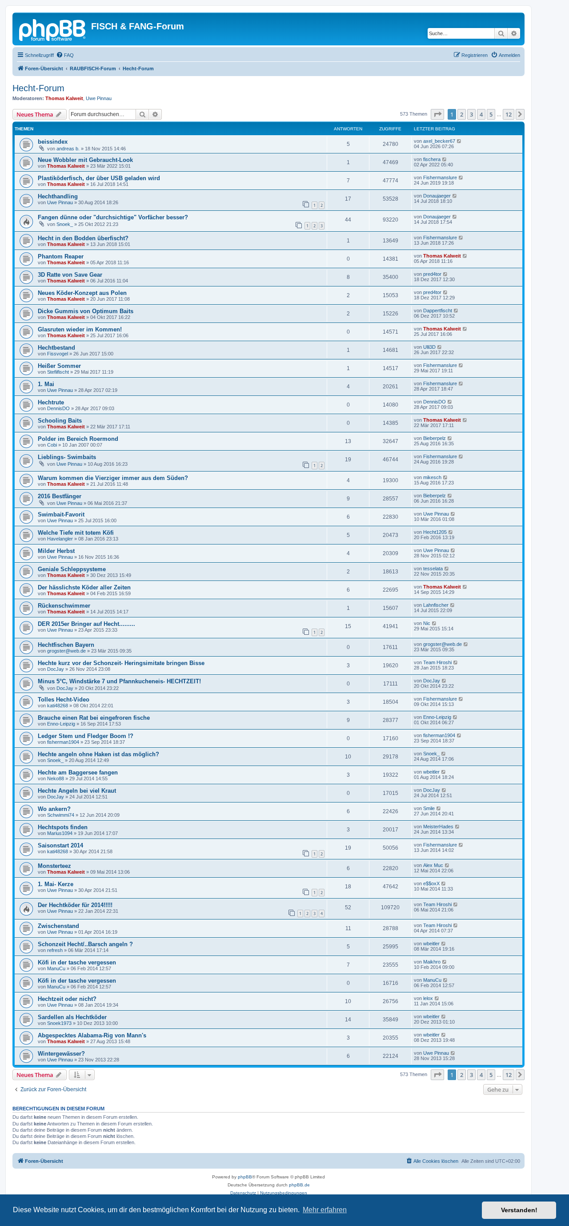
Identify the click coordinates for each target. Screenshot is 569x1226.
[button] (437, 114)
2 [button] (461, 114)
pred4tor (432, 274)
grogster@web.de (66, 650)
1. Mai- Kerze (55, 884)
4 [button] (481, 114)
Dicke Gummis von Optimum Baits (85, 311)
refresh (55, 950)
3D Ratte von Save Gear (70, 274)
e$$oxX (431, 883)
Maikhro (432, 961)
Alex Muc (433, 865)
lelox (428, 998)
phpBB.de (299, 1184)
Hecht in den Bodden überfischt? (83, 238)
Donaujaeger (437, 195)
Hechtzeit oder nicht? (67, 999)
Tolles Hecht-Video (63, 699)
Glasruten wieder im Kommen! (80, 329)
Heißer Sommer (59, 366)
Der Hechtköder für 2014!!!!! (75, 905)
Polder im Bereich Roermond (78, 439)
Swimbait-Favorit (61, 514)
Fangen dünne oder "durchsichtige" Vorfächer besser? (113, 217)
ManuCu (56, 968)
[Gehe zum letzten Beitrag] (459, 141)
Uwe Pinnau (99, 98)
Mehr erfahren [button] (325, 1210)
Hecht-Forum (38, 88)
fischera (432, 159)
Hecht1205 (435, 532)
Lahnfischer (436, 605)
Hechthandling (58, 196)
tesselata (433, 568)
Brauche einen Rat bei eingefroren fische (94, 717)
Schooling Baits (60, 420)
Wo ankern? (54, 809)
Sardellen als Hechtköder (72, 1017)
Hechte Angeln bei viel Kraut (77, 790)
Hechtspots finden (63, 827)
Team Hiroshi (437, 662)
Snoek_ (64, 224)
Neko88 (55, 778)
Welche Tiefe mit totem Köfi (76, 532)
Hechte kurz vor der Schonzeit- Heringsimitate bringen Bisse (121, 663)
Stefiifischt (58, 372)
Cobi (52, 445)
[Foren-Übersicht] (53, 29)
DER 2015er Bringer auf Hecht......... (86, 624)
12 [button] (508, 114)
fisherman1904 (63, 742)
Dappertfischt (437, 310)
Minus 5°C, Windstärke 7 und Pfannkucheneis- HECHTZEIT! (119, 681)
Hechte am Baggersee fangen (78, 772)
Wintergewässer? (61, 1053)
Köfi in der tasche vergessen (77, 962)
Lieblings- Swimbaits (67, 457)
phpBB (245, 1176)
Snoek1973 (59, 1023)
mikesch (432, 477)
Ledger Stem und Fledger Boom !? (85, 736)
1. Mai (46, 384)
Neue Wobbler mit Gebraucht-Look (85, 160)
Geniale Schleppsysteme (72, 569)
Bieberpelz (434, 438)
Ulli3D (429, 347)
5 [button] (491, 114)
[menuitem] (65, 55)
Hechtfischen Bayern (66, 644)
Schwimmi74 (60, 815)
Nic (426, 623)
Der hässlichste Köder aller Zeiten (84, 587)
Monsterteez (54, 866)
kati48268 (57, 705)
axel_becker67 (439, 141)
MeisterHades (438, 826)
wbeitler (431, 771)
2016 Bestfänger (59, 496)
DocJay (55, 669)
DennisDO (58, 408)
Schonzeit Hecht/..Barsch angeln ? (85, 944)
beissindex (53, 141)
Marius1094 (59, 833)
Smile (429, 808)
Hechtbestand (56, 347)
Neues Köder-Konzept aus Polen (82, 293)
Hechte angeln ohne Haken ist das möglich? (98, 754)
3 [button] (471, 114)
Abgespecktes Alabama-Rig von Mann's (92, 1035)
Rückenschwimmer (64, 605)
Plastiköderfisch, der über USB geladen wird (99, 178)
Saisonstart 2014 (60, 845)
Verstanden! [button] (519, 1210)
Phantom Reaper (61, 256)
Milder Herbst (56, 551)
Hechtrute (51, 402)
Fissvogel (57, 353)
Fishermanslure (440, 177)
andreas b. (68, 148)
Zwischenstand (58, 926)
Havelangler (60, 538)
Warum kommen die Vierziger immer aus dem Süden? (113, 478)
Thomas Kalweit (64, 98)
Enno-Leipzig (61, 723)
